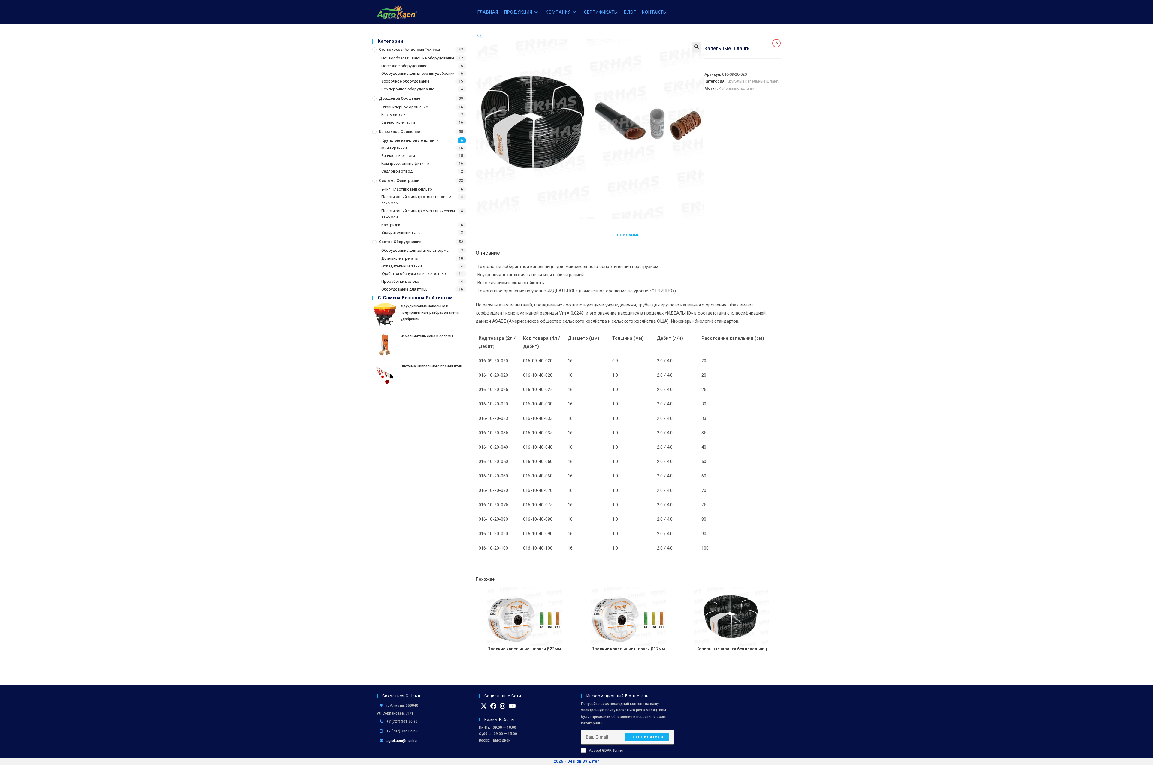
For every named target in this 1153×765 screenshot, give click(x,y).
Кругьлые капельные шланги (410, 140)
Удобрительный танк (400, 232)
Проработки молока (400, 281)
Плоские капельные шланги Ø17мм (628, 648)
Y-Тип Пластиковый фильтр (406, 189)
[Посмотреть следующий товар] (776, 43)
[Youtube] (512, 706)
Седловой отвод (397, 171)
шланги (748, 88)
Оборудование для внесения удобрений (418, 73)
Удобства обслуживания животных (413, 273)
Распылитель (393, 114)
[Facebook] (493, 706)
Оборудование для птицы (404, 289)
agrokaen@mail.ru (401, 741)
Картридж (390, 225)
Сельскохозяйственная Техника (409, 49)
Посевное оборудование (404, 66)
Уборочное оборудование (405, 81)
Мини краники (394, 148)
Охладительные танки (401, 266)
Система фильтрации (399, 180)
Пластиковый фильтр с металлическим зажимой (418, 214)
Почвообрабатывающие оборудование (417, 58)
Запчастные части (398, 122)
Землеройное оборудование (407, 89)
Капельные (729, 88)
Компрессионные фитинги (405, 163)
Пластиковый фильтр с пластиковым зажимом (416, 199)
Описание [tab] (628, 235)
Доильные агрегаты (399, 258)
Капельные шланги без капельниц (731, 648)
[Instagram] (502, 706)
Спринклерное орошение (404, 107)
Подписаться (647, 737)
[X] (484, 706)
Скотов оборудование (400, 241)
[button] (696, 47)
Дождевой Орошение (399, 98)
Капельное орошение (399, 131)
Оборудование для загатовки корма (415, 250)
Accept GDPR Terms (606, 750)
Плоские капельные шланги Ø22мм (524, 648)
